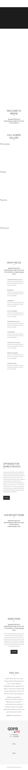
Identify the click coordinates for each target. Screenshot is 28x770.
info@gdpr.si (15, 735)
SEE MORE (14, 652)
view (13, 540)
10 (19, 590)
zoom (8, 540)
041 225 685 (16, 736)
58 (19, 540)
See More (6, 498)
